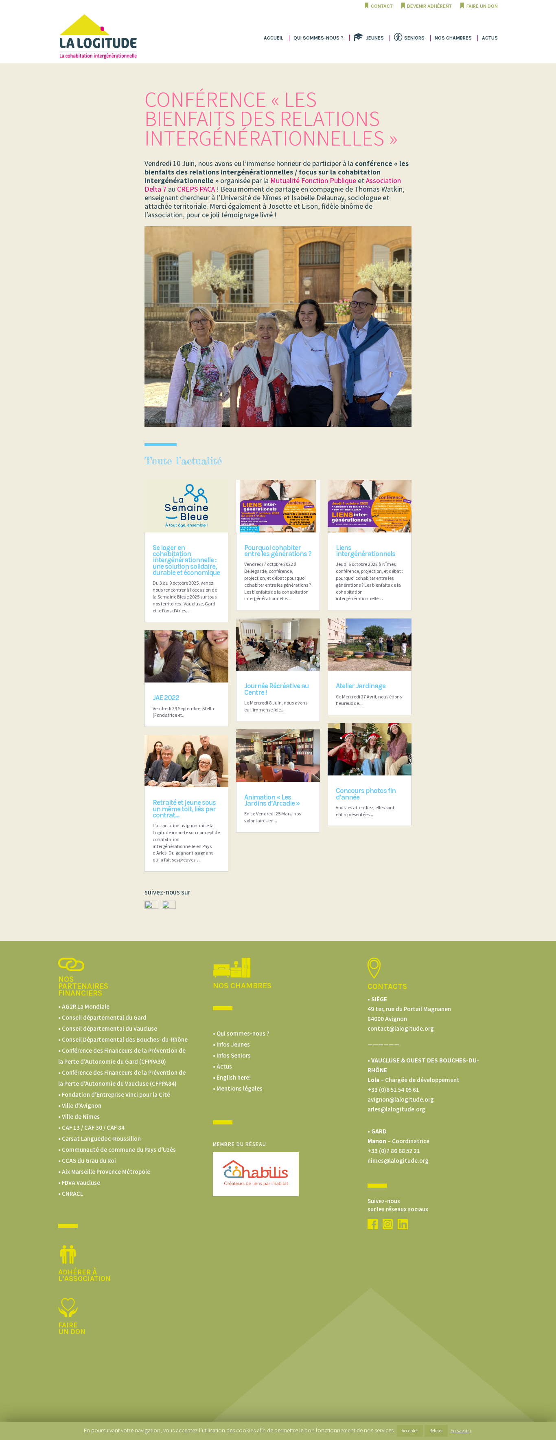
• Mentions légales (238, 1088)
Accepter (410, 1430)
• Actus (222, 1066)
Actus (490, 38)
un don (71, 1331)
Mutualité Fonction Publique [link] (313, 180)
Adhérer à (77, 1272)
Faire (68, 1325)
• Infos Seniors (232, 1055)
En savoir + (461, 1430)
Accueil (273, 38)
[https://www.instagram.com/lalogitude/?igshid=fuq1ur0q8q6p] (388, 1227)
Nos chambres (453, 38)
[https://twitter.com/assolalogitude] (169, 906)
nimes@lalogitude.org (398, 1160)
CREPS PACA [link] (196, 189)
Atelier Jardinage (360, 686)
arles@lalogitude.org (396, 1109)
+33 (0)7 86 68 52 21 (394, 1151)
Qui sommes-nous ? (318, 38)
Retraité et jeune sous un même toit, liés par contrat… (184, 808)
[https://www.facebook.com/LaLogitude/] (151, 906)
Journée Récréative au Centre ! (276, 689)
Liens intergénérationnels (365, 550)
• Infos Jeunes (231, 1044)
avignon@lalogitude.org (401, 1099)
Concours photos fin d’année (366, 793)
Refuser (436, 1430)
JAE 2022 (166, 697)
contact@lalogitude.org (401, 1028)
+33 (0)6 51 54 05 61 (393, 1089)
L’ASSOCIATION (84, 1278)
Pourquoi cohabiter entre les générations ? (277, 550)
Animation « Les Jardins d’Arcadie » (272, 800)
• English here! (232, 1077)
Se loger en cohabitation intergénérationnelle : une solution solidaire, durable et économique (186, 559)
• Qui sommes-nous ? (241, 1033)
